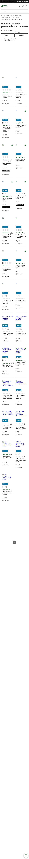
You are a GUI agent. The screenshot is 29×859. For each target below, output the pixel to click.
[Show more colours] (12, 90)
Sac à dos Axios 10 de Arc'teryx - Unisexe (21, 197)
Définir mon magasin (9, 40)
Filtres (6, 35)
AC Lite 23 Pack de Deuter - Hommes (7, 334)
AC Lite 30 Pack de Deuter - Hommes (21, 301)
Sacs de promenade (6, 19)
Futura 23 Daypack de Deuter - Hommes (21, 96)
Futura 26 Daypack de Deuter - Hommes (7, 302)
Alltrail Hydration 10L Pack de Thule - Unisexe (21, 460)
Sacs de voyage (18, 15)
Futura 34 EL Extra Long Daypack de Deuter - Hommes (7, 397)
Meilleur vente (6, 170)
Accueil (3, 15)
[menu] (26, 5)
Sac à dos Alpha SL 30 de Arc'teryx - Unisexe (21, 364)
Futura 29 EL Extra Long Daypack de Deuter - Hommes (21, 427)
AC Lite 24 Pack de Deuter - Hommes (21, 334)
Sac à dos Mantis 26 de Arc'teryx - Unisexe (7, 163)
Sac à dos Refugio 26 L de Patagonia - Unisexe (7, 96)
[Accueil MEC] (4, 6)
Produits (7, 15)
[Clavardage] (26, 855)
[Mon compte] (22, 5)
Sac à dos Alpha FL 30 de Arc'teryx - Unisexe (21, 267)
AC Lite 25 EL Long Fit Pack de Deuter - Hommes (7, 427)
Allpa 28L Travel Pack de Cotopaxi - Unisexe (7, 366)
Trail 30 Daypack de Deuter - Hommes (20, 397)
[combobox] (14, 11)
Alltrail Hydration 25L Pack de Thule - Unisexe (7, 458)
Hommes (14, 19)
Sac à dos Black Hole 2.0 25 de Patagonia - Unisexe (6, 129)
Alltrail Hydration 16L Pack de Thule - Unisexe (7, 493)
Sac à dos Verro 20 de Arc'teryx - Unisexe (21, 126)
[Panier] (19, 5)
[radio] (3, 90)
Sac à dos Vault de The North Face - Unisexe (7, 269)
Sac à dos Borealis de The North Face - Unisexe (21, 236)
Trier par (17, 32)
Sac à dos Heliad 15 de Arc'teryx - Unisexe (7, 200)
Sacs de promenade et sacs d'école (10, 17)
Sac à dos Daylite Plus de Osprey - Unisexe (7, 236)
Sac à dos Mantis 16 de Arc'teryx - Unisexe (20, 161)
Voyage (12, 15)
